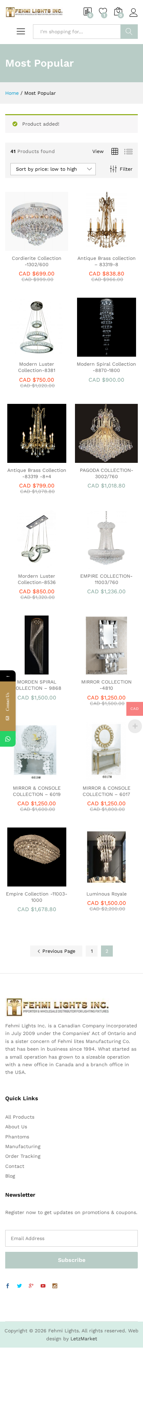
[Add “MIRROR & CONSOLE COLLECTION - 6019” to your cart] (28, 776)
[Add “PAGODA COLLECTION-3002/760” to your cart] (97, 459)
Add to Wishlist (44, 247)
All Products (19, 1117)
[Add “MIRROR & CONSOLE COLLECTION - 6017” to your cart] (97, 776)
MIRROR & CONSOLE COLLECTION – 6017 (107, 791)
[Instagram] (55, 1286)
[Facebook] (8, 1286)
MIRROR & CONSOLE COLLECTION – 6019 (37, 791)
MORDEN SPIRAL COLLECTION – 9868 (36, 685)
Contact (14, 1166)
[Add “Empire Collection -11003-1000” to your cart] (28, 882)
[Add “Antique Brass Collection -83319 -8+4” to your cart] (28, 459)
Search (129, 31)
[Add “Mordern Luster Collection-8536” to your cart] (28, 564)
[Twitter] (19, 1286)
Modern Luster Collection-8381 (36, 367)
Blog (10, 1176)
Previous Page (58, 951)
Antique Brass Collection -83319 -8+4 (36, 473)
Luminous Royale (106, 894)
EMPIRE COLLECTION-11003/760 (106, 579)
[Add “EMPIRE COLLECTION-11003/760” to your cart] (97, 564)
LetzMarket (83, 1338)
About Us (16, 1126)
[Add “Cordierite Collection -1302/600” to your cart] (28, 247)
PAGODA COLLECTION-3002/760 (106, 473)
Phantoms (17, 1136)
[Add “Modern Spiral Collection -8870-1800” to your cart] (97, 352)
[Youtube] (43, 1286)
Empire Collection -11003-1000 (36, 897)
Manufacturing (22, 1146)
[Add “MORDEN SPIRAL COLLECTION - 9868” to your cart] (28, 670)
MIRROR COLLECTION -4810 (106, 685)
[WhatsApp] (8, 739)
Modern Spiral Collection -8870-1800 (106, 367)
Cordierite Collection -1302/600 (36, 261)
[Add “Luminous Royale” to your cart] (97, 882)
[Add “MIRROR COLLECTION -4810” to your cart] (97, 670)
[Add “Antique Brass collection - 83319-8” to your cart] (97, 247)
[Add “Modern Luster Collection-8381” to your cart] (28, 352)
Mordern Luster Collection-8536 (37, 579)
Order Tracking (22, 1156)
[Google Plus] (31, 1286)
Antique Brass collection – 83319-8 (106, 261)
